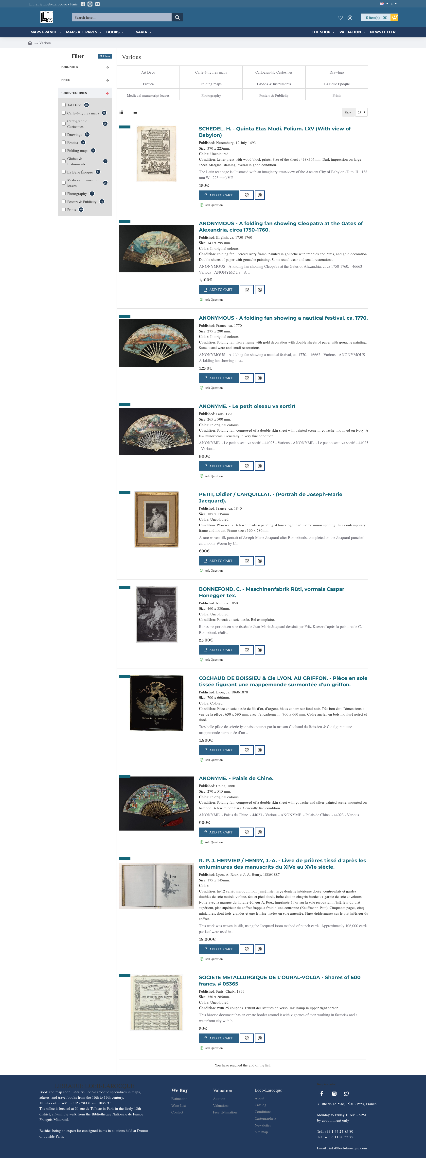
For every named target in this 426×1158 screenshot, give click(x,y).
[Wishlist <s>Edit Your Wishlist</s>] (341, 17)
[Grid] (122, 112)
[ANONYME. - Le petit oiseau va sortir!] (156, 431)
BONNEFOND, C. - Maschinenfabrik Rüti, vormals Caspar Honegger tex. (271, 592)
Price (65, 80)
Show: (348, 112)
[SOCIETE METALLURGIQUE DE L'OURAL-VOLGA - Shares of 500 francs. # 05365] (156, 1002)
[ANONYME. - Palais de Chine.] (156, 803)
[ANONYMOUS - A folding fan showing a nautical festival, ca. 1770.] (156, 343)
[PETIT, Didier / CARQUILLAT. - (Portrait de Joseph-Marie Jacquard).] (156, 519)
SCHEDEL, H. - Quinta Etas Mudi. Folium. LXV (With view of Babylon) (275, 132)
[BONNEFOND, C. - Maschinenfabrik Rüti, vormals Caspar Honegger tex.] (156, 614)
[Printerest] (97, 4)
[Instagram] (90, 4)
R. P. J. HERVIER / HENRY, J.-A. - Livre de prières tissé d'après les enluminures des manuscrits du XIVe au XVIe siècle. (282, 864)
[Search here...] (177, 17)
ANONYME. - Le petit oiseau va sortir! (247, 406)
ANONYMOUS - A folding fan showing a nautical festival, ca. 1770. (283, 318)
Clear (106, 56)
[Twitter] (347, 1093)
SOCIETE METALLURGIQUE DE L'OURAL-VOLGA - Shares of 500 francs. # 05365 (280, 980)
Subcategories (74, 93)
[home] (30, 43)
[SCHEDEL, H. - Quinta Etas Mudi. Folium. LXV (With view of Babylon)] (156, 153)
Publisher (69, 67)
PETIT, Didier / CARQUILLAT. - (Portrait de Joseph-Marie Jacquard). (270, 497)
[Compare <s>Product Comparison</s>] (351, 17)
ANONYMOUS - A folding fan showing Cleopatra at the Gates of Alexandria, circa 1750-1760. (281, 226)
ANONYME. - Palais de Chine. (236, 778)
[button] (219, 195)
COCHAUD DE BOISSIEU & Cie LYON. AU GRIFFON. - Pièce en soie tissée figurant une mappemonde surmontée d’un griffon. (283, 681)
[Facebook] (82, 4)
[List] (135, 112)
